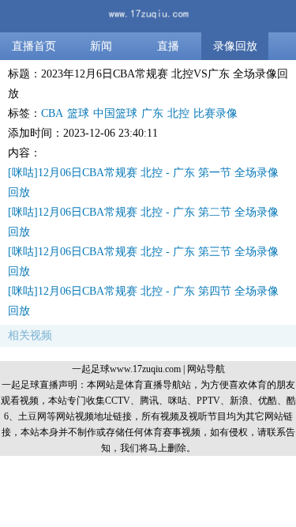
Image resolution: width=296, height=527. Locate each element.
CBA (52, 113)
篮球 (78, 113)
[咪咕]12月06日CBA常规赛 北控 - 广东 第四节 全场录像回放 (143, 301)
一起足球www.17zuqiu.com (126, 369)
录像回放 (235, 46)
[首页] (148, 16)
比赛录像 (215, 113)
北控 (178, 113)
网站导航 (206, 369)
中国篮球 (115, 113)
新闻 (101, 46)
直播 (168, 46)
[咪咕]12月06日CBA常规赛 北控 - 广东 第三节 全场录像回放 (143, 261)
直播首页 (34, 46)
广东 (152, 113)
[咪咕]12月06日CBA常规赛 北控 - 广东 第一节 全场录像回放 (143, 182)
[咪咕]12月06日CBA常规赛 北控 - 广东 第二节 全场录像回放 (143, 222)
